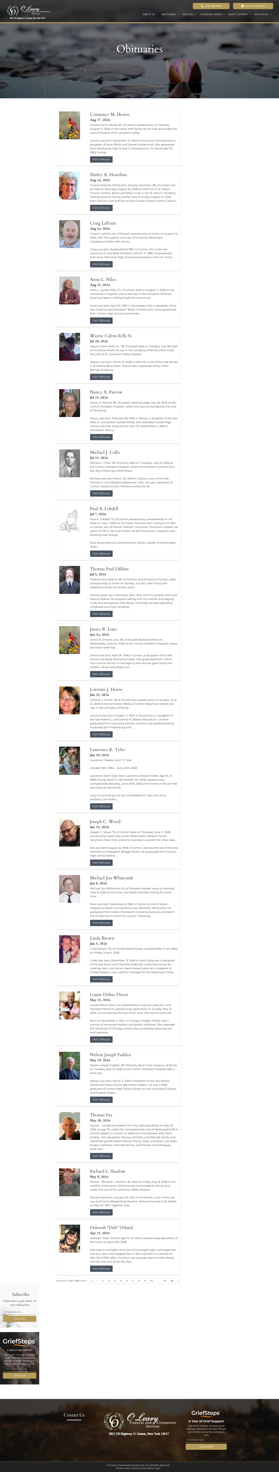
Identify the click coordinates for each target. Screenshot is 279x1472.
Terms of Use (138, 1468)
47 (164, 1280)
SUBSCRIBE (206, 1446)
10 (152, 1280)
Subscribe (19, 1318)
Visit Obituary (101, 159)
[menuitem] (150, 14)
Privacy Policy (123, 1468)
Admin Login (153, 1468)
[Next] (178, 1280)
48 (172, 1280)
